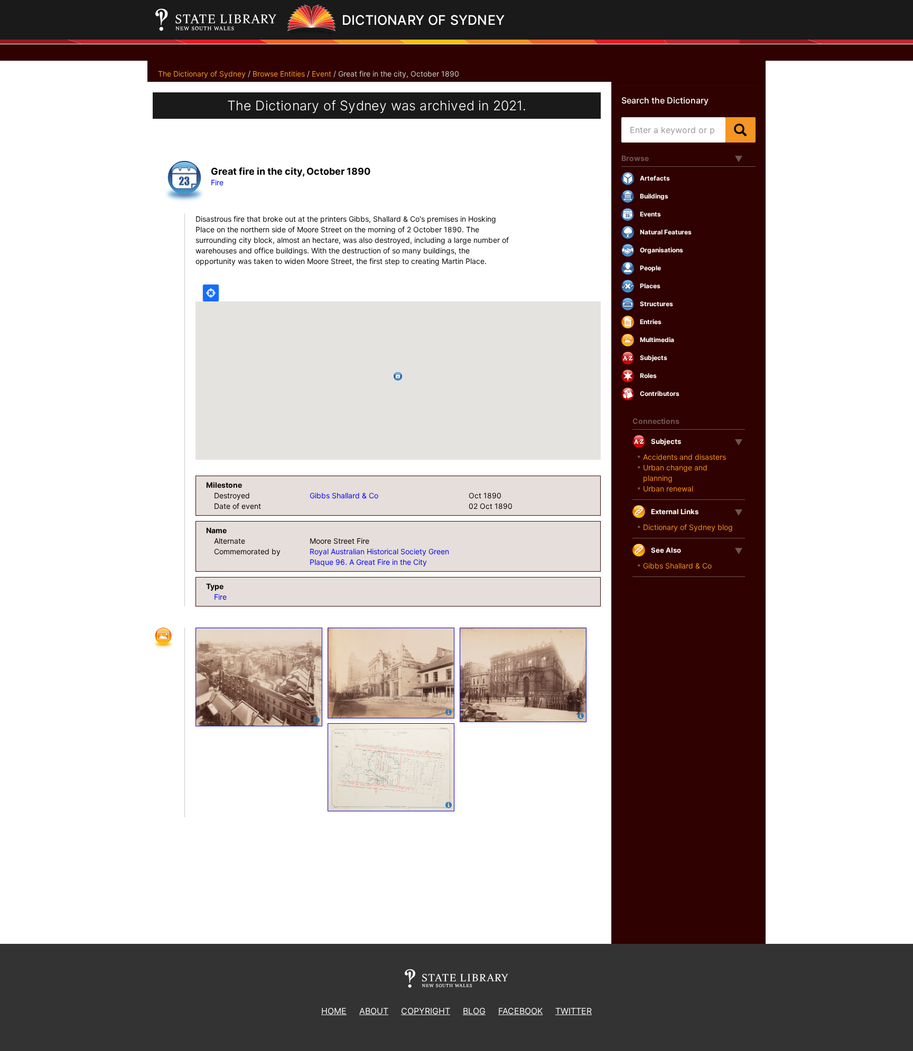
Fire (217, 182)
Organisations (661, 250)
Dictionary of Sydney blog (688, 527)
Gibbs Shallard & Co (344, 495)
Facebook (520, 1011)
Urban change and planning (675, 472)
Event (321, 73)
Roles (648, 376)
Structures (656, 304)
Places (650, 286)
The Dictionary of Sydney (202, 73)
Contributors (659, 393)
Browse (635, 158)
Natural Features (666, 232)
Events (650, 214)
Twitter (573, 1011)
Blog (474, 1011)
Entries (651, 322)
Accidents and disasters (684, 456)
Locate (211, 293)
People (650, 268)
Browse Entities (279, 73)
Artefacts (655, 178)
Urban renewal (668, 488)
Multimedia (657, 340)
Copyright (425, 1011)
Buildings (654, 196)
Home (334, 1011)
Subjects (653, 358)
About (373, 1011)
